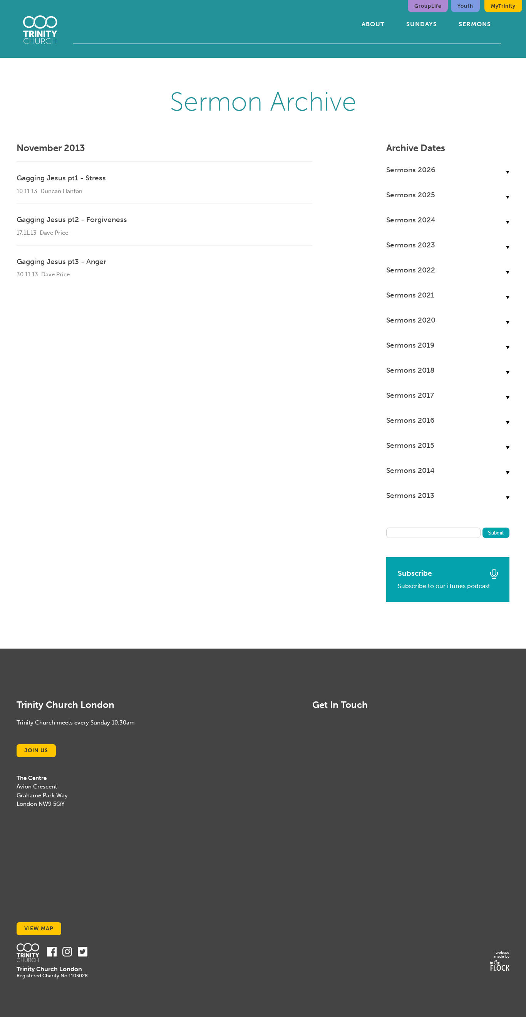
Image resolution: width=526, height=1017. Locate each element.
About (373, 24)
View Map (39, 928)
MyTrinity (503, 6)
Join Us (36, 750)
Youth (465, 6)
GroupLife (427, 6)
